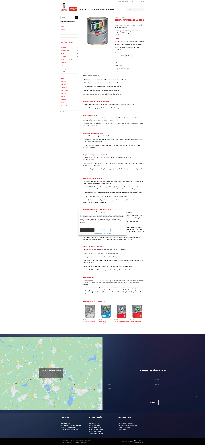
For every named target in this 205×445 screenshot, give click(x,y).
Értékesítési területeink (67, 440)
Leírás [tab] (85, 75)
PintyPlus (63, 84)
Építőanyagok (64, 50)
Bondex (62, 30)
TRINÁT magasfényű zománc (135, 322)
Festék (62, 53)
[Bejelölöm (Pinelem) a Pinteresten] (125, 69)
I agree (51, 375)
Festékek (63, 56)
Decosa (62, 33)
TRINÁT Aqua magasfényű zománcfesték (121, 322)
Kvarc (62, 75)
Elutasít (102, 230)
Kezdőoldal (83, 9)
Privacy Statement (107, 233)
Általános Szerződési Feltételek (127, 425)
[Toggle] (77, 43)
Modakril (63, 81)
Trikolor (62, 109)
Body (62, 26)
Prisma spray (64, 90)
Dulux (62, 36)
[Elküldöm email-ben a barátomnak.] (122, 69)
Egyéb (62, 39)
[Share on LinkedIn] (128, 69)
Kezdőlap (118, 17)
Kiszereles (117, 53)
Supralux (63, 99)
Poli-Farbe (63, 87)
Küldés (152, 402)
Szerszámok (64, 103)
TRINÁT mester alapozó (89, 321)
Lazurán (62, 78)
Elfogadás (87, 230)
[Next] (144, 316)
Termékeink (103, 9)
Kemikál (62, 72)
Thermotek (63, 106)
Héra (61, 66)
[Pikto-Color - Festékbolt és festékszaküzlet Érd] (68, 7)
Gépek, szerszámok (66, 59)
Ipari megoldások (65, 69)
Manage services (84, 225)
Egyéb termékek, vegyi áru (67, 43)
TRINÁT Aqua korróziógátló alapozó (104, 322)
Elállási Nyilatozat (123, 429)
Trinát (62, 112)
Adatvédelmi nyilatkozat (125, 423)
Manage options (117, 230)
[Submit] (142, 9)
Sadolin (62, 96)
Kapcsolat (111, 9)
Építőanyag (63, 47)
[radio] (117, 55)
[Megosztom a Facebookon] (116, 69)
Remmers (63, 93)
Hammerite (63, 62)
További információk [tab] (94, 75)
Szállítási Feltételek (124, 427)
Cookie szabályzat (98, 233)
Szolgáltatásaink (93, 9)
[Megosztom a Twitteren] (119, 69)
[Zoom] (84, 43)
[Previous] (83, 316)
